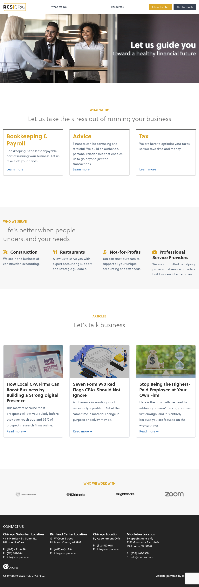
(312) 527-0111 (105, 545)
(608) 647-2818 (63, 549)
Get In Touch (185, 7)
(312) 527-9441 (15, 553)
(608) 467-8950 (140, 553)
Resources (117, 7)
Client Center (160, 7)
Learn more (33, 169)
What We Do (59, 7)
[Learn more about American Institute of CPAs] (10, 566)
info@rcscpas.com (18, 557)
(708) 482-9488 (16, 549)
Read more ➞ (33, 431)
